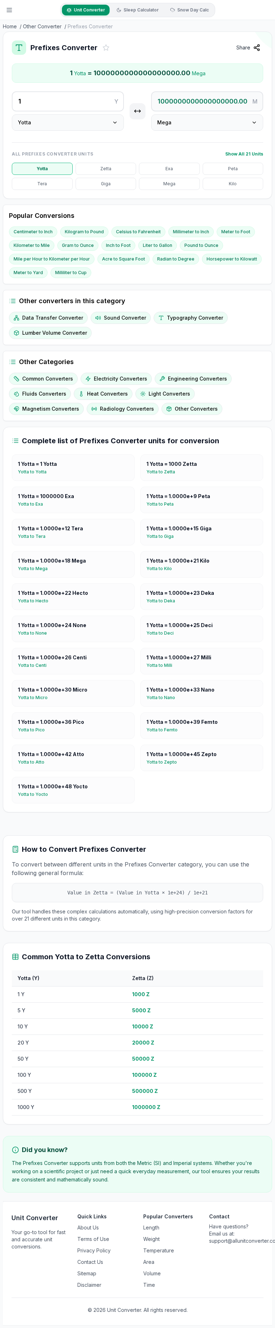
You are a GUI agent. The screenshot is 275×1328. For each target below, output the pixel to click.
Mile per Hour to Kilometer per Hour (52, 259)
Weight (151, 1239)
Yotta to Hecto (36, 600)
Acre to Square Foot (123, 259)
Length (151, 1227)
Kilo (233, 183)
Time (149, 1285)
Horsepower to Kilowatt (232, 259)
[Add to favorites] (106, 47)
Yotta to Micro (35, 697)
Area (148, 1262)
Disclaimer (89, 1285)
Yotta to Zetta (163, 471)
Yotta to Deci (162, 633)
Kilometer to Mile (32, 245)
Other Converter (42, 26)
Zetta (105, 168)
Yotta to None (35, 633)
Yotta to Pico (34, 729)
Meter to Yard (28, 272)
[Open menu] (9, 10)
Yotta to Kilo (162, 568)
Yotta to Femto (164, 729)
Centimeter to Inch (33, 231)
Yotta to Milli (162, 665)
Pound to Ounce (201, 245)
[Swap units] (137, 111)
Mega (169, 183)
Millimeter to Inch (191, 231)
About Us (88, 1227)
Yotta (42, 168)
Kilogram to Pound (84, 231)
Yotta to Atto (34, 762)
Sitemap (86, 1273)
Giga (106, 183)
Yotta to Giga (162, 536)
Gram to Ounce (78, 245)
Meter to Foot (235, 231)
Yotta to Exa (33, 504)
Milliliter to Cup (71, 272)
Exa (169, 168)
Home (10, 26)
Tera (42, 183)
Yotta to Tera (34, 536)
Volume (152, 1273)
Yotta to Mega (35, 568)
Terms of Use (93, 1239)
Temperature (158, 1250)
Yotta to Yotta (35, 471)
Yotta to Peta (162, 504)
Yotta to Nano (163, 697)
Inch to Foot (118, 245)
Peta (233, 168)
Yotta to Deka (163, 600)
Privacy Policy (94, 1250)
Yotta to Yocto (36, 794)
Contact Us (90, 1262)
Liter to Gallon (157, 245)
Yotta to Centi (35, 665)
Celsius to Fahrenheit (138, 231)
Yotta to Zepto (164, 762)
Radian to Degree (175, 259)
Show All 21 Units (244, 154)
